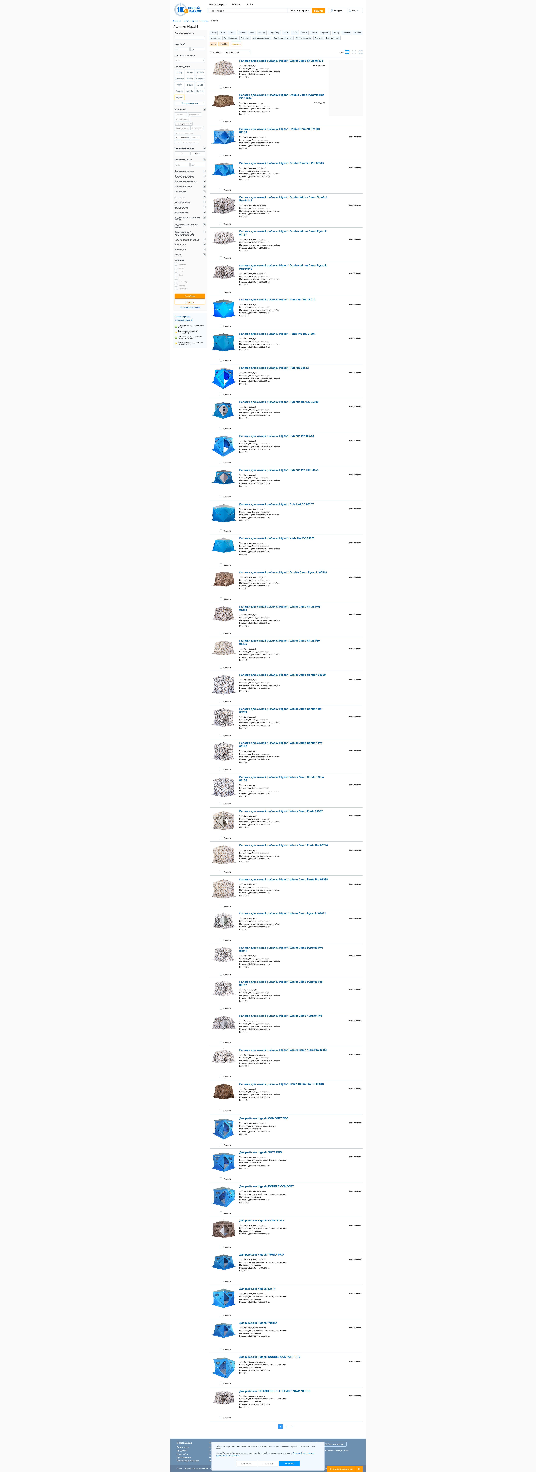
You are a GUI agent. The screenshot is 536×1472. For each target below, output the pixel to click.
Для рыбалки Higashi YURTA (258, 1323)
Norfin (252, 32)
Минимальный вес (303, 38)
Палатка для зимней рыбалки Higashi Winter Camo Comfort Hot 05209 (280, 710)
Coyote (304, 32)
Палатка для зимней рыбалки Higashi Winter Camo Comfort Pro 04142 (280, 744)
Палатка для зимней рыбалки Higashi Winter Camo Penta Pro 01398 (283, 879)
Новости (236, 4)
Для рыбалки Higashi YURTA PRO (261, 1254)
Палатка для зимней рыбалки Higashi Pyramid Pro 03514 (276, 436)
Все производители (190, 103)
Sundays (261, 32)
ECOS (286, 32)
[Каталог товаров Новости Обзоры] (300, 10)
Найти (318, 11)
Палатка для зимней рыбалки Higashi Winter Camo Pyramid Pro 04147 (281, 983)
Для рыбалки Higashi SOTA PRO (260, 1152)
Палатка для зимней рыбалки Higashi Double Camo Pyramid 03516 (283, 572)
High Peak (325, 32)
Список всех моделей (184, 319)
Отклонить (246, 1463)
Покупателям (183, 1447)
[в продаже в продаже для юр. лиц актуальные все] (190, 60)
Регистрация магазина (188, 1460)
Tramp (213, 32)
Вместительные (332, 38)
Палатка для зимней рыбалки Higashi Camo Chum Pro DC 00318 (281, 1084)
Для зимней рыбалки (261, 38)
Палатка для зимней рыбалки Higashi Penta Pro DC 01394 (277, 334)
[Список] (361, 52)
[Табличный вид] (354, 52)
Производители (184, 1457)
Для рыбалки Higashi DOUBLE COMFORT (266, 1186)
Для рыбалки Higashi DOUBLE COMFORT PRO (270, 1357)
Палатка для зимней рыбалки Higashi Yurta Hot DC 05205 (277, 538)
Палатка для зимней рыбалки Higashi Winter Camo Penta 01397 (281, 811)
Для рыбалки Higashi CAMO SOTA (261, 1220)
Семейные (215, 38)
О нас (179, 1468)
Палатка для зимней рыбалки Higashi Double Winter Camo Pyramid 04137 (283, 232)
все (212, 44)
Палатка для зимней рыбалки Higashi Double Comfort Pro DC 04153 (279, 130)
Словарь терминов (182, 316)
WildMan (357, 32)
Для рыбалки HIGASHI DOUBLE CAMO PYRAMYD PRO (275, 1391)
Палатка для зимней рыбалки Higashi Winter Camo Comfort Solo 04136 (281, 778)
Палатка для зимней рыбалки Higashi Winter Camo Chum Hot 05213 (279, 608)
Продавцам (182, 1450)
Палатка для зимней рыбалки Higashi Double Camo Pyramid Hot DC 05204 (281, 96)
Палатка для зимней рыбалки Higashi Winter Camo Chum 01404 (281, 61)
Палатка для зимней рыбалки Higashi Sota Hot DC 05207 (276, 504)
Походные (245, 38)
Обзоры (249, 4)
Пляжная (318, 38)
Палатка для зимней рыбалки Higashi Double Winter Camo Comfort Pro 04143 (283, 198)
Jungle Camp (274, 32)
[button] (355, 10)
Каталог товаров (218, 4)
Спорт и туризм (191, 21)
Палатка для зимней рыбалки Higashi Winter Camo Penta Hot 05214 (283, 845)
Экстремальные (230, 38)
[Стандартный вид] (347, 52)
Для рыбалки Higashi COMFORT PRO (263, 1118)
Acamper (242, 32)
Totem (222, 32)
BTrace (231, 32)
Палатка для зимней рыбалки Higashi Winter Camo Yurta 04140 (280, 1016)
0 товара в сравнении (341, 1468)
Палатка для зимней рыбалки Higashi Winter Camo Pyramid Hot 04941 (281, 949)
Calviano (346, 32)
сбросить (235, 44)
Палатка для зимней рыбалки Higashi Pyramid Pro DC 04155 (279, 470)
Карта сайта (182, 1453)
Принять (289, 1463)
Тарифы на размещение (196, 1468)
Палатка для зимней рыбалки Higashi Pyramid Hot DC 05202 (279, 402)
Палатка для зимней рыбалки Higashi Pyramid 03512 (274, 368)
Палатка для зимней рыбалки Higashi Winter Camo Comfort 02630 (282, 675)
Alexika (314, 32)
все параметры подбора (190, 307)
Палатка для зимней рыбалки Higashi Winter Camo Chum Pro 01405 (279, 642)
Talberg (336, 32)
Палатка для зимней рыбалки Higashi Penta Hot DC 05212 (277, 299)
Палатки (204, 21)
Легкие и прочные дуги (283, 38)
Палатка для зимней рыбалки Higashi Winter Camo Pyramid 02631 (282, 913)
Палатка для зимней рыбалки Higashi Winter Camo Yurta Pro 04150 (283, 1050)
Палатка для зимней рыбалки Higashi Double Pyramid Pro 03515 (281, 163)
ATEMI (295, 32)
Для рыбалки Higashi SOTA (257, 1289)
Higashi (223, 44)
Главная (177, 21)
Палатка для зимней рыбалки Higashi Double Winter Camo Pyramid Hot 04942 (283, 267)
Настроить (268, 1463)
